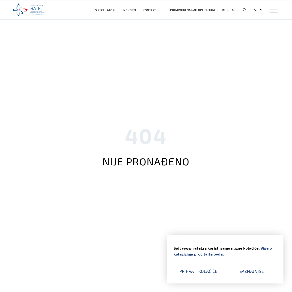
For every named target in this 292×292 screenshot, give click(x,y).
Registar (229, 10)
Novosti (129, 10)
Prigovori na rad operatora (192, 10)
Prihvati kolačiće (198, 271)
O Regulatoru (106, 10)
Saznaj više (251, 271)
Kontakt (149, 10)
